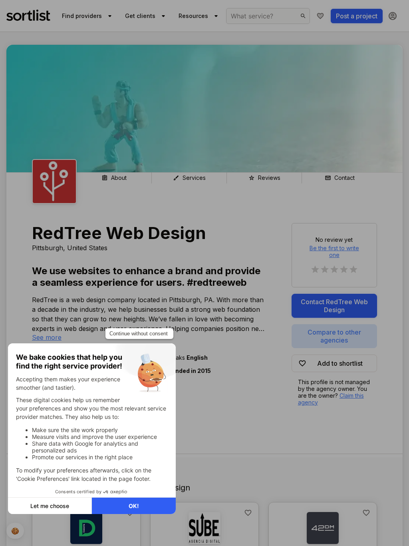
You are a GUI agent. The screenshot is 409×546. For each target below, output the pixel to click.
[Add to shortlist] (248, 512)
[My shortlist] (320, 16)
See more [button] (47, 337)
